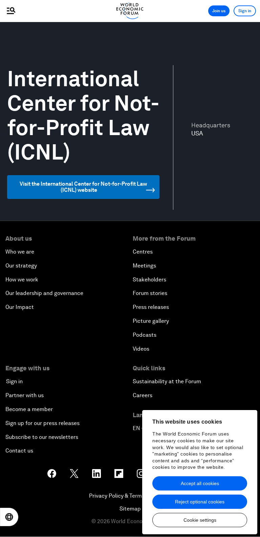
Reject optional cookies (199, 501)
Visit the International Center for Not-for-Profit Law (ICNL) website (83, 187)
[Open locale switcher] (9, 517)
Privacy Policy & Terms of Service (130, 496)
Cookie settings (199, 520)
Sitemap (130, 508)
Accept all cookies (200, 483)
